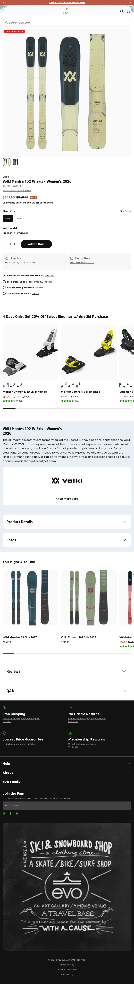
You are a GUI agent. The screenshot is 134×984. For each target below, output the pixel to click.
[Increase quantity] (14, 244)
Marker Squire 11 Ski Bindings (80, 392)
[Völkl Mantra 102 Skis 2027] (89, 597)
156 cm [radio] (8, 218)
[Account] (122, 11)
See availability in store (82, 263)
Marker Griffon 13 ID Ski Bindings (25, 392)
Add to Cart (36, 244)
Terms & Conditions (67, 970)
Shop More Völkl (67, 499)
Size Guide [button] (125, 211)
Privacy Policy (67, 965)
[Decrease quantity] (6, 244)
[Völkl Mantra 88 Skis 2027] (30, 597)
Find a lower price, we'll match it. (19, 744)
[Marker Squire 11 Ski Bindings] (89, 352)
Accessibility (67, 975)
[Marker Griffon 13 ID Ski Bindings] (30, 352)
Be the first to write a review (17, 190)
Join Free (49, 276)
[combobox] (67, 23)
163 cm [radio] (20, 218)
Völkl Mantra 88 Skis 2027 (20, 637)
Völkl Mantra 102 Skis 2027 (78, 637)
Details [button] (48, 282)
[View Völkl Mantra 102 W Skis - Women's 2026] (6, 162)
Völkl (6, 177)
